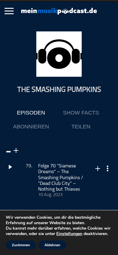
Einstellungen (69, 234)
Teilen (80, 127)
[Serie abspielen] (8, 152)
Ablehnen (52, 245)
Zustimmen (21, 245)
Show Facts (81, 113)
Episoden (31, 113)
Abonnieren (31, 127)
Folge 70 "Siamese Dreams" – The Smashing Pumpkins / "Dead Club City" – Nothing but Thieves (60, 178)
